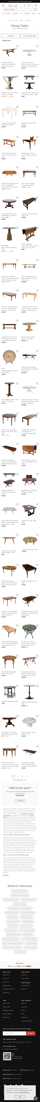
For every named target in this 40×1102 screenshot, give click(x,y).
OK (20, 1096)
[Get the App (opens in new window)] (7, 1056)
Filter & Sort (31, 36)
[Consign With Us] (28, 6)
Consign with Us (25, 985)
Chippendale (6, 815)
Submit (30, 1033)
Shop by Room (6, 1017)
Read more (6, 875)
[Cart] (36, 6)
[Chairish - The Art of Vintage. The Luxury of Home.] (13, 5)
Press (22, 1014)
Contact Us (6, 978)
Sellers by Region (7, 1014)
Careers (23, 1010)
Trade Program (25, 978)
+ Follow (10, 36)
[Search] (35, 9)
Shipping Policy (7, 985)
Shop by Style (6, 1003)
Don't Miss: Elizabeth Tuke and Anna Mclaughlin (20, 1)
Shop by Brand (6, 1007)
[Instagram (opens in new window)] (5, 1085)
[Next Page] (27, 776)
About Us (23, 1003)
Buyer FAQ (24, 975)
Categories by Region (8, 1010)
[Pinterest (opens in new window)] (16, 1085)
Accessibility (6, 992)
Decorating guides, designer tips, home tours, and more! (17, 1042)
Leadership (24, 1007)
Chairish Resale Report (27, 1021)
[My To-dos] (25, 6)
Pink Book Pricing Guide (9, 989)
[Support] (36, 1098)
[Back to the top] (36, 1092)
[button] (3, 5)
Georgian (31, 813)
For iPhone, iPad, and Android (10, 1049)
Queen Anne (25, 813)
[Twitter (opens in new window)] (22, 1085)
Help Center (6, 975)
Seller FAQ (24, 989)
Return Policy (6, 982)
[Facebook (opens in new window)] (10, 1085)
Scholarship (24, 1017)
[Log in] (21, 5)
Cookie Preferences (23, 1092)
